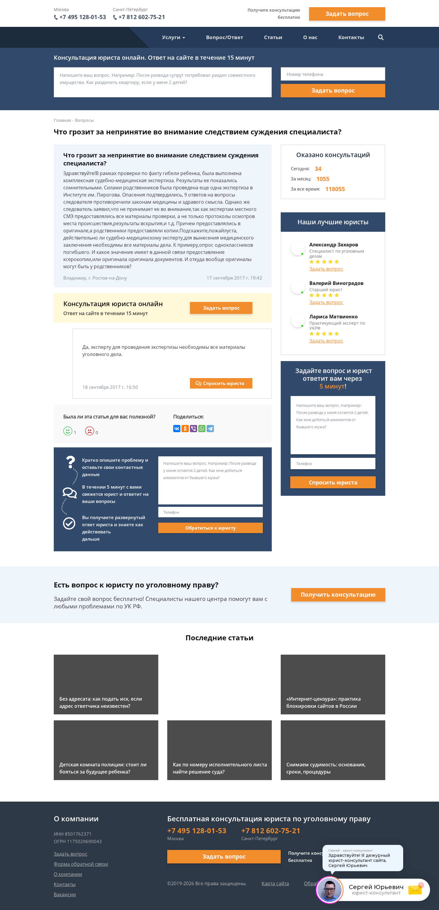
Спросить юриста (223, 383)
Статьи (273, 37)
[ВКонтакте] (176, 428)
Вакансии (65, 894)
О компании (68, 874)
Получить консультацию (338, 595)
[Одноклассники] (185, 428)
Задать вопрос (347, 14)
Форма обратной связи (81, 864)
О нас (310, 37)
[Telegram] (210, 428)
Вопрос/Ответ (224, 37)
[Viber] (193, 428)
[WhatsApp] (201, 428)
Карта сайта (275, 883)
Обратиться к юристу (210, 528)
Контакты (351, 37)
